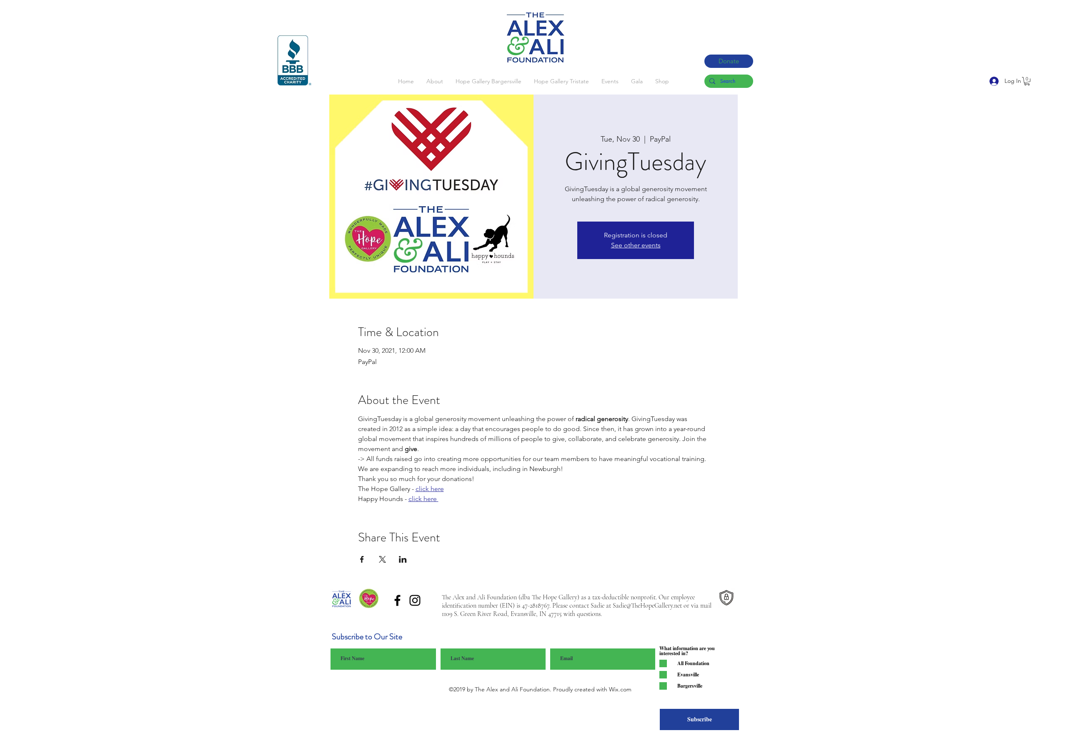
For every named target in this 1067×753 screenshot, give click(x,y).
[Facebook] (397, 600)
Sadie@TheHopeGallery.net (647, 605)
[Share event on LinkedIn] (403, 559)
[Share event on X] (382, 559)
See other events (636, 245)
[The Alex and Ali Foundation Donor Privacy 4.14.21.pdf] (726, 599)
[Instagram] (415, 600)
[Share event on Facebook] (362, 559)
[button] (1027, 81)
